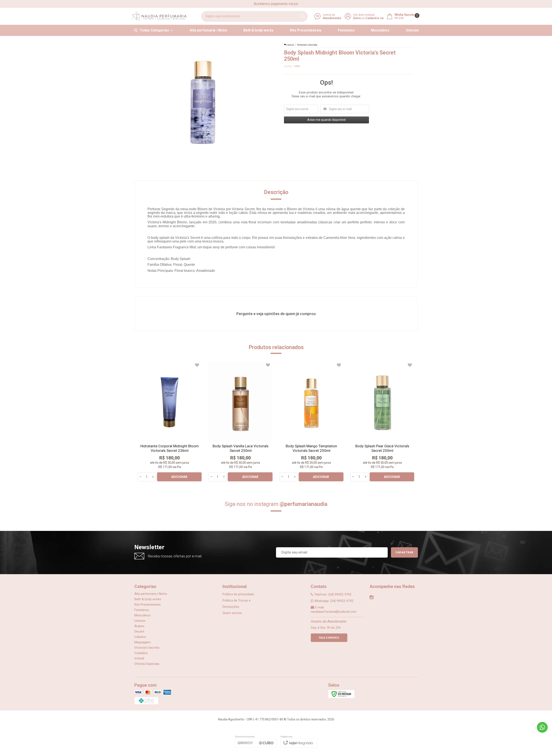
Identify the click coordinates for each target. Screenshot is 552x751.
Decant (139, 631)
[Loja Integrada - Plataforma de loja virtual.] (298, 743)
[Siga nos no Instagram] (371, 598)
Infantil (139, 658)
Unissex (139, 621)
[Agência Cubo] (266, 742)
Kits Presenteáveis (147, 604)
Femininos (141, 610)
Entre (357, 18)
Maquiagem (142, 642)
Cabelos (140, 637)
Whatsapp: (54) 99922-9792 (333, 601)
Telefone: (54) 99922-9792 (332, 594)
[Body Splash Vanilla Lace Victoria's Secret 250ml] (240, 421)
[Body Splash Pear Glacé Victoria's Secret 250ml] (382, 421)
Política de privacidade (238, 594)
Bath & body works (147, 599)
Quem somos (232, 613)
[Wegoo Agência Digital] (244, 743)
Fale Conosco (329, 637)
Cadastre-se (374, 18)
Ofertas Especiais (146, 664)
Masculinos (142, 615)
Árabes (139, 626)
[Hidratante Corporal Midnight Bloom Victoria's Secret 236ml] (170, 421)
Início (290, 45)
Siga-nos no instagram (276, 504)
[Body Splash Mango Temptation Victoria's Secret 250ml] (311, 421)
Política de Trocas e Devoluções (237, 604)
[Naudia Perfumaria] (160, 16)
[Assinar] (404, 552)
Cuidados (141, 653)
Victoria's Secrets (307, 45)
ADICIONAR (179, 477)
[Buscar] (302, 16)
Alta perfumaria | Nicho (150, 594)
